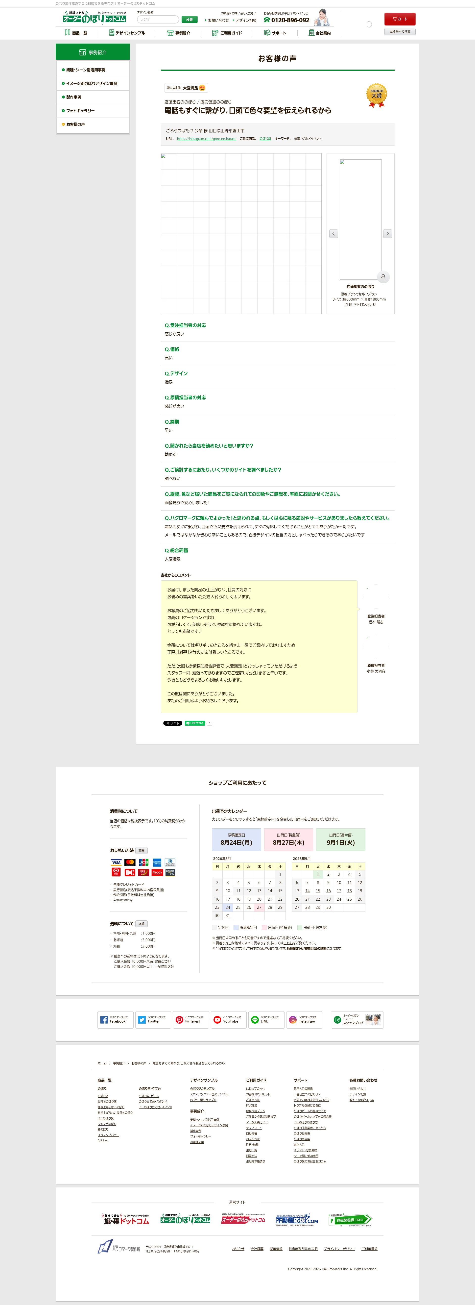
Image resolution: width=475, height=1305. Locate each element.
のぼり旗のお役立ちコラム (310, 1161)
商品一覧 (105, 1080)
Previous (333, 233)
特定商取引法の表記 (303, 1249)
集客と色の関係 (303, 1089)
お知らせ (238, 1249)
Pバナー (103, 1141)
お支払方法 (253, 1139)
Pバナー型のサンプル (203, 1100)
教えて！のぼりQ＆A (362, 1100)
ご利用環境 (369, 1249)
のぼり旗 (265, 139)
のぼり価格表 (302, 1134)
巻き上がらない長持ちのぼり (115, 1113)
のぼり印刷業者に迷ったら (310, 1128)
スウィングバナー (108, 1135)
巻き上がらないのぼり (111, 1107)
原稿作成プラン (255, 1111)
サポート (301, 1080)
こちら (288, 943)
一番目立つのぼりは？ (307, 1094)
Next (387, 233)
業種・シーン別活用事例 (85, 70)
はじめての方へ (255, 1089)
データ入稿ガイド (257, 1122)
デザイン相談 (246, 20)
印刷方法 (251, 1156)
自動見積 (251, 1134)
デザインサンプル (204, 1080)
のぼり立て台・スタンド (153, 1102)
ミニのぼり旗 (106, 1118)
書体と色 (299, 1145)
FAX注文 (251, 1106)
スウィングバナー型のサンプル (209, 1094)
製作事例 (73, 97)
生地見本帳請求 (255, 1161)
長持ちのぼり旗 (107, 1102)
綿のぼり (103, 1130)
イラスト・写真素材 (305, 1150)
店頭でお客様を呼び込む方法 (311, 1100)
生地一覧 (251, 1150)
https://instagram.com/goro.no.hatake (206, 139)
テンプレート (254, 1128)
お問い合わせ (218, 20)
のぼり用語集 (302, 1139)
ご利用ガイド (256, 1080)
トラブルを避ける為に (307, 1106)
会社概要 (257, 1249)
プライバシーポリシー (339, 1249)
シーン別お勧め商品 (306, 1156)
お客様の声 (75, 124)
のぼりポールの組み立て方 (310, 1111)
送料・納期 (252, 1145)
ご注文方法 (253, 1100)
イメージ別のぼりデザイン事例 (91, 83)
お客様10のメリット (258, 1094)
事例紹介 (197, 1111)
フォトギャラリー (80, 111)
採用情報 (276, 1249)
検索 (189, 20)
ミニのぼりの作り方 (306, 1122)
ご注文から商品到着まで (261, 1117)
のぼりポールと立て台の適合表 (313, 1117)
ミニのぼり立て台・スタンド (155, 1107)
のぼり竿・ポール (149, 1096)
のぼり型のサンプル (202, 1089)
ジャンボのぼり (107, 1124)
